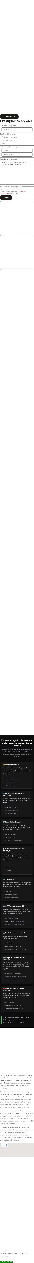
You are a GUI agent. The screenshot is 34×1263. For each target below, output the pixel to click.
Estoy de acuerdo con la (14, 192)
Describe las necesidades (8, 159)
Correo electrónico (6, 140)
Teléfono (7, 134)
